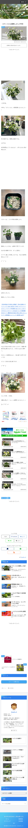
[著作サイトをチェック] (7, 548)
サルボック (14, 712)
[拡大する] (23, 82)
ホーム (7, 819)
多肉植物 (4, 498)
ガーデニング (7, 821)
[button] (18, 540)
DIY (14, 823)
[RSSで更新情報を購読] (14, 552)
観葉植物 (21, 819)
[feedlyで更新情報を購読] (20, 548)
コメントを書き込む (14, 681)
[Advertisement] (14, 64)
